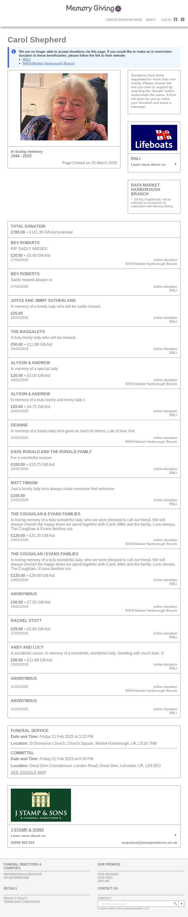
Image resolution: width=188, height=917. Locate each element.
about (151, 20)
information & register (23, 874)
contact (105, 898)
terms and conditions (22, 902)
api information (16, 878)
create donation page (124, 20)
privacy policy (16, 898)
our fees (105, 878)
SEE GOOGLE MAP (28, 772)
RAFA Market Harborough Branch (49, 63)
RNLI (27, 59)
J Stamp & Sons (27, 830)
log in (166, 20)
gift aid (103, 881)
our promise (108, 874)
